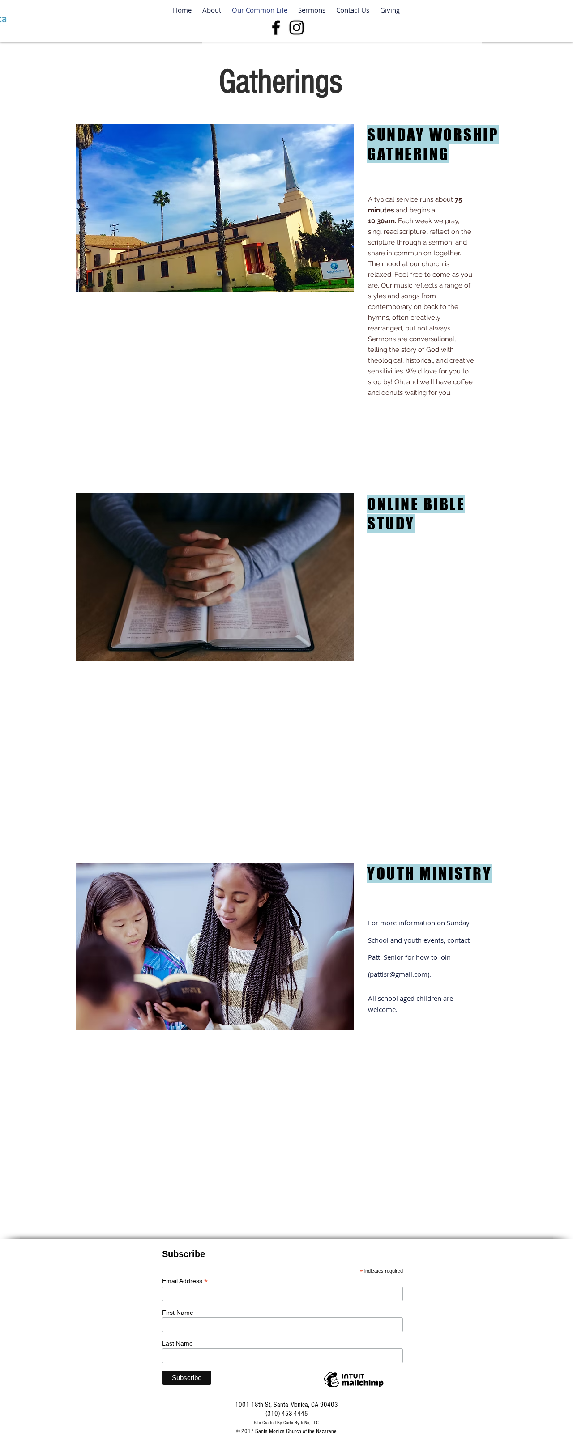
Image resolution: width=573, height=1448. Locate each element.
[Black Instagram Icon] (296, 27)
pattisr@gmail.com (399, 974)
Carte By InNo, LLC (301, 1423)
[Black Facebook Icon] (276, 27)
